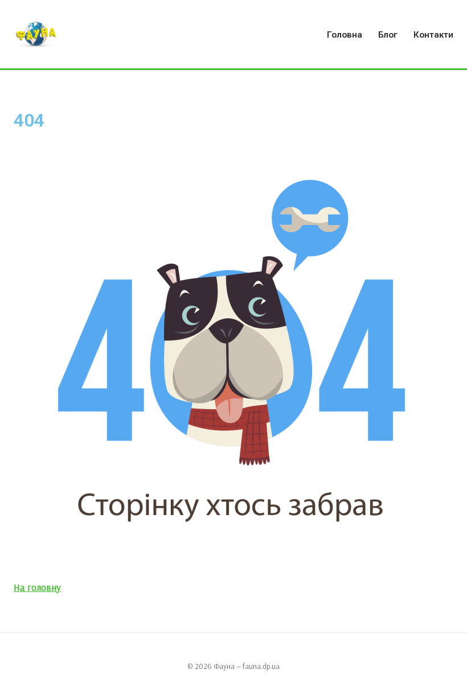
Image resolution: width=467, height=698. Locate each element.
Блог (388, 35)
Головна (344, 35)
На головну (37, 587)
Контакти (433, 35)
